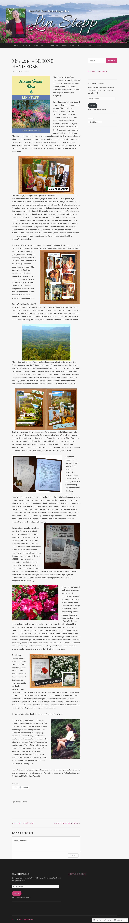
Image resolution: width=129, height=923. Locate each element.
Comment (73, 855)
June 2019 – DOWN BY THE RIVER (67, 823)
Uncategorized (21, 801)
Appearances (53, 45)
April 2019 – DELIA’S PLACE (23, 823)
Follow (92, 106)
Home (16, 45)
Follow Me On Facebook (77, 874)
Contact (101, 45)
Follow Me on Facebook (97, 71)
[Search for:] (102, 60)
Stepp (26, 71)
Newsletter (38, 45)
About (89, 45)
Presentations (68, 45)
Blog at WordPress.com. (22, 919)
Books (25, 45)
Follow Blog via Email (96, 84)
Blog (80, 45)
